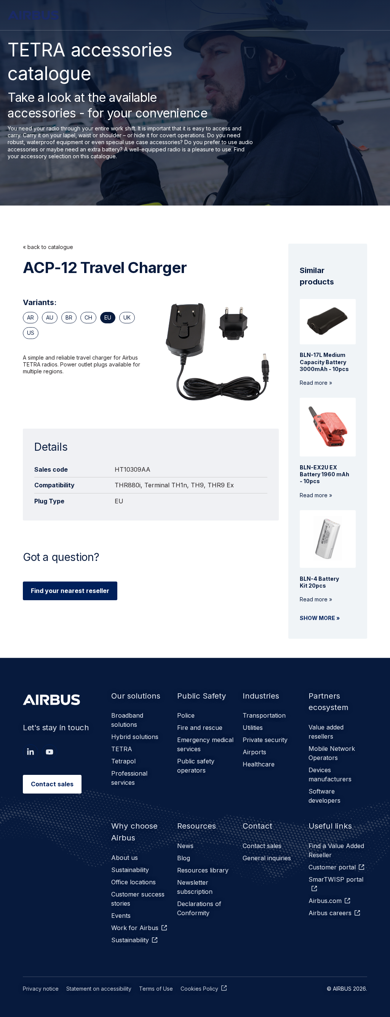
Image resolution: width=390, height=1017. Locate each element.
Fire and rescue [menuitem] (199, 727)
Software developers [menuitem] (324, 795)
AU (49, 317)
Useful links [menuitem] (330, 826)
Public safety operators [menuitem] (195, 765)
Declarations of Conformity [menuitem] (199, 908)
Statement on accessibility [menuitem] (98, 988)
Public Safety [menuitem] (201, 695)
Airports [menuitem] (254, 752)
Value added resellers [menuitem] (326, 731)
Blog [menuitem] (183, 858)
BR (69, 317)
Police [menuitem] (186, 715)
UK (127, 317)
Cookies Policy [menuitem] (199, 988)
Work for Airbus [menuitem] (134, 928)
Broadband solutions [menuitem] (127, 720)
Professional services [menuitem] (129, 778)
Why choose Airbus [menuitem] (134, 831)
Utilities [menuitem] (253, 727)
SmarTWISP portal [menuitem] (335, 879)
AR (30, 317)
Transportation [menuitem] (264, 715)
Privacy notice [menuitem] (41, 988)
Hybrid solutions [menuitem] (134, 737)
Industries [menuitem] (261, 695)
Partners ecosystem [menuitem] (328, 701)
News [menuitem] (185, 846)
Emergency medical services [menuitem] (205, 744)
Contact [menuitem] (257, 826)
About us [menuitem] (124, 857)
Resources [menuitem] (196, 826)
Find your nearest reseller (70, 590)
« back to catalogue (48, 247)
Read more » (324, 369)
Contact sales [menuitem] (262, 846)
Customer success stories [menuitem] (138, 898)
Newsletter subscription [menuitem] (195, 887)
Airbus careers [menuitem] (330, 913)
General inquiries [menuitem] (267, 858)
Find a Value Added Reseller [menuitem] (336, 850)
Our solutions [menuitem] (135, 695)
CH (88, 317)
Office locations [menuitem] (133, 882)
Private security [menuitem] (265, 740)
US (30, 332)
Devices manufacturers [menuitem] (330, 774)
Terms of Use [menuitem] (156, 988)
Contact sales (52, 784)
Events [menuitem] (121, 915)
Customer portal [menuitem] (332, 867)
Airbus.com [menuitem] (325, 901)
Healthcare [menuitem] (259, 764)
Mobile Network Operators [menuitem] (331, 753)
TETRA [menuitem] (121, 749)
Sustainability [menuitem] (130, 870)
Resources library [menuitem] (203, 870)
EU (107, 317)
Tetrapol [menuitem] (123, 761)
